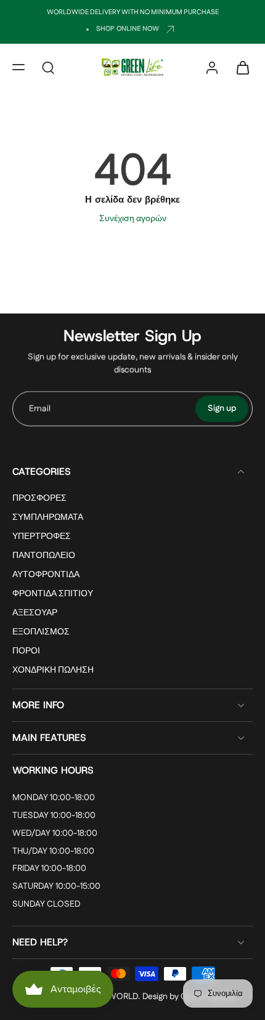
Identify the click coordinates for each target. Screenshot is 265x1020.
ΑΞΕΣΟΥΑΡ (34, 614)
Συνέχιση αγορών (132, 218)
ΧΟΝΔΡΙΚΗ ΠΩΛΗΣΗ (53, 671)
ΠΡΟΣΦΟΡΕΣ (39, 498)
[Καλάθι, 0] (239, 67)
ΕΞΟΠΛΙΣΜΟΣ (41, 633)
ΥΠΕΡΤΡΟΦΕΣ (41, 537)
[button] (18, 67)
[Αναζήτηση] (48, 67)
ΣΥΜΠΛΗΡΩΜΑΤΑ (47, 518)
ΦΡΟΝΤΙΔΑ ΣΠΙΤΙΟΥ (52, 595)
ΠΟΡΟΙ (26, 652)
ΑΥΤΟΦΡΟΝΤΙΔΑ (46, 575)
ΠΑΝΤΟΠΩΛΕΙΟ (43, 556)
